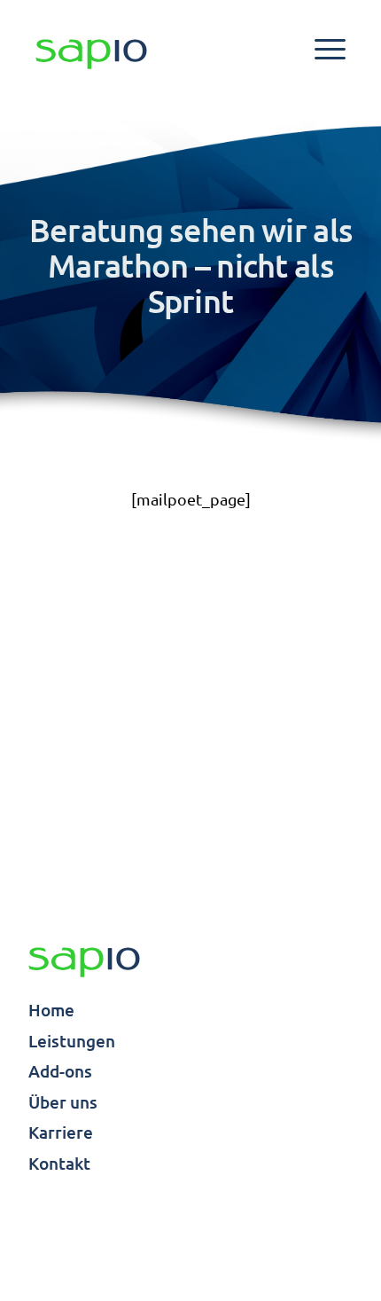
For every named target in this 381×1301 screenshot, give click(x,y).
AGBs (153, 1224)
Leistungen (71, 1041)
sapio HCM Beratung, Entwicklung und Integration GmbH (84, 963)
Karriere (60, 1132)
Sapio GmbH (91, 55)
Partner (53, 1246)
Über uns (62, 1102)
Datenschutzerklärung (279, 1224)
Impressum (64, 1224)
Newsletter (316, 1246)
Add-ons (60, 1071)
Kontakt (59, 1163)
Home (51, 1010)
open (330, 49)
